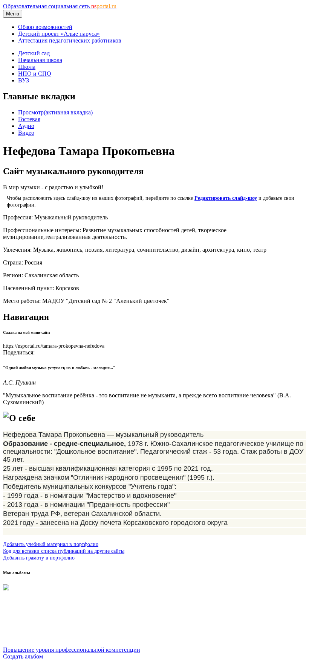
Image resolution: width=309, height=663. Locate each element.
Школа (26, 67)
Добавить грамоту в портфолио (39, 558)
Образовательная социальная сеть (59, 6)
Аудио (26, 126)
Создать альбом (23, 656)
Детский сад (34, 53)
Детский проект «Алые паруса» (59, 33)
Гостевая (29, 119)
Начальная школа (40, 60)
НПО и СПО (34, 73)
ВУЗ (23, 80)
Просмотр (55, 112)
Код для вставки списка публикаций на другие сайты (63, 551)
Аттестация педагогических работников (69, 40)
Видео (26, 132)
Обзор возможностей (45, 27)
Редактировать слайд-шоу (225, 198)
